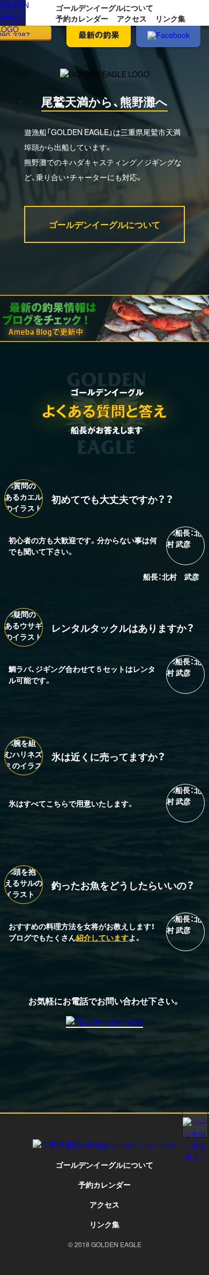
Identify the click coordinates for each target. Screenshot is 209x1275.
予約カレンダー (82, 18)
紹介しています (102, 937)
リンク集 (170, 18)
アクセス (132, 18)
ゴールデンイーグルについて (104, 7)
